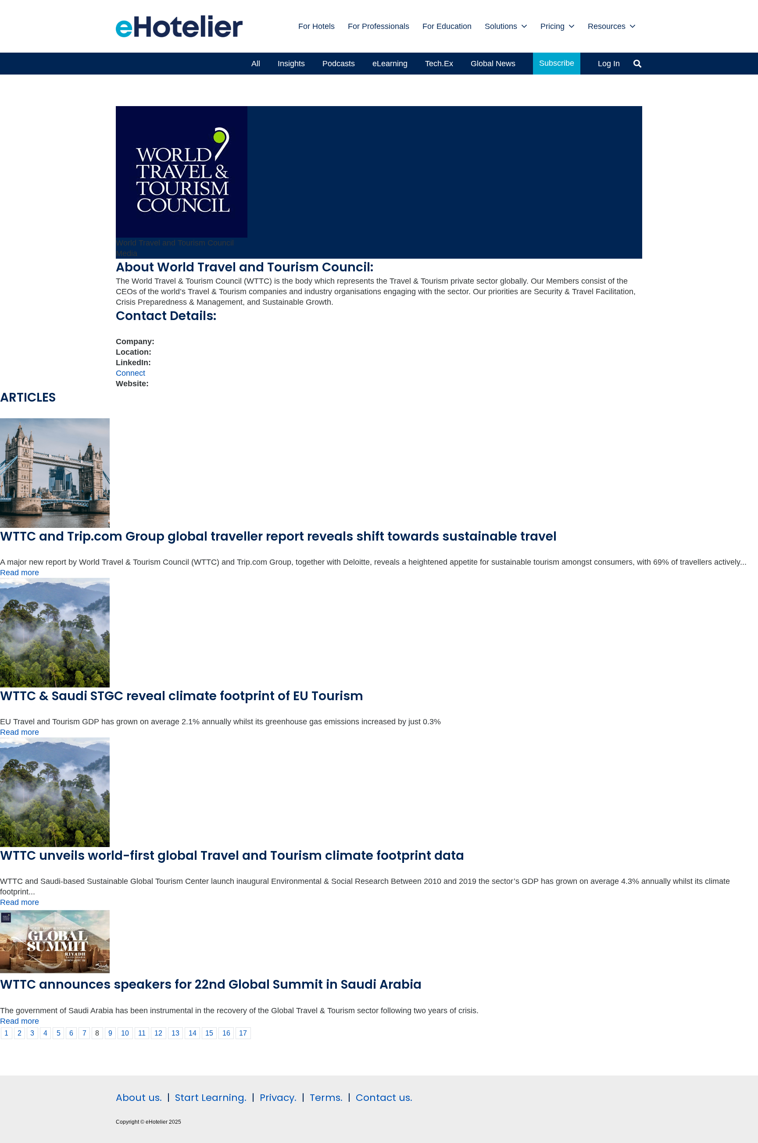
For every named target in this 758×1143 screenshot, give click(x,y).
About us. (139, 1097)
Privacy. (278, 1097)
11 (142, 1033)
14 (193, 1033)
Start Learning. (209, 1097)
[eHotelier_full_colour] (179, 26)
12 (158, 1033)
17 (243, 1033)
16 (226, 1033)
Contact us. (384, 1097)
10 (125, 1033)
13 (175, 1033)
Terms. (326, 1097)
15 (209, 1033)
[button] (524, 26)
